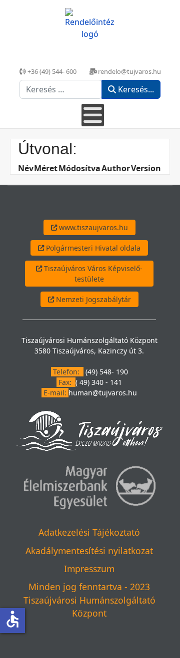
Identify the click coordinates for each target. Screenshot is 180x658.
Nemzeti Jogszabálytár (92, 299)
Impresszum (89, 569)
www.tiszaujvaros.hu (92, 227)
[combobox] (61, 89)
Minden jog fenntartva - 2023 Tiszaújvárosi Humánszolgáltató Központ (90, 600)
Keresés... (135, 89)
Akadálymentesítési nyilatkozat (89, 551)
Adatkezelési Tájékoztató (89, 532)
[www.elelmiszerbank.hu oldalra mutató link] (89, 486)
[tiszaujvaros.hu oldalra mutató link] (89, 430)
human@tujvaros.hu (102, 392)
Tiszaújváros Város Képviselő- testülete (92, 274)
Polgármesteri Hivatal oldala (92, 248)
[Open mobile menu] (93, 115)
